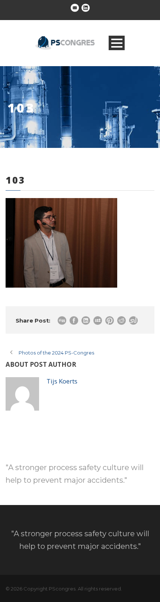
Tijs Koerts (62, 381)
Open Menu (117, 43)
